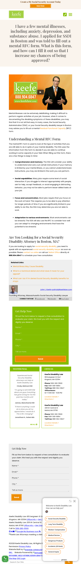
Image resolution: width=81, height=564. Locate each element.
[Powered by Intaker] (64, 559)
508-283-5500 (22, 528)
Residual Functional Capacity (53, 128)
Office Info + (32, 519)
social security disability (45, 246)
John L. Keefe (45, 289)
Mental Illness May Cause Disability (28, 266)
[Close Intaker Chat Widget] (74, 501)
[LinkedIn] (11, 531)
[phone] (65, 14)
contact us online (31, 252)
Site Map (12, 558)
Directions (49, 399)
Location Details (51, 397)
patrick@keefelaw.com (62, 289)
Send (40, 359)
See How (40, 6)
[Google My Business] (27, 531)
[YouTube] (14, 531)
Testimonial (20, 368)
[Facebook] (9, 531)
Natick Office (54, 252)
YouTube (65, 299)
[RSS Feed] (40, 531)
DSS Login (21, 558)
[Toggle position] (70, 501)
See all (33, 424)
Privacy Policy (25, 546)
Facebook (40, 299)
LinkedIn (52, 299)
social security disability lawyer (46, 249)
